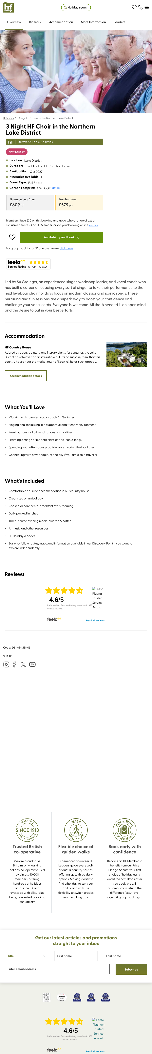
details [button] (56, 188)
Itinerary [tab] (35, 22)
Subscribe (131, 969)
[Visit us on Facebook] (14, 664)
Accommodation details (26, 376)
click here (66, 248)
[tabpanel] (76, 459)
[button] (134, 7)
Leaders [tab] (119, 22)
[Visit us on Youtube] (32, 664)
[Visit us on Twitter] (23, 664)
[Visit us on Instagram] (6, 664)
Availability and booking (61, 237)
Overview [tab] (14, 22)
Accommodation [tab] (61, 22)
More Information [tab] (93, 22)
